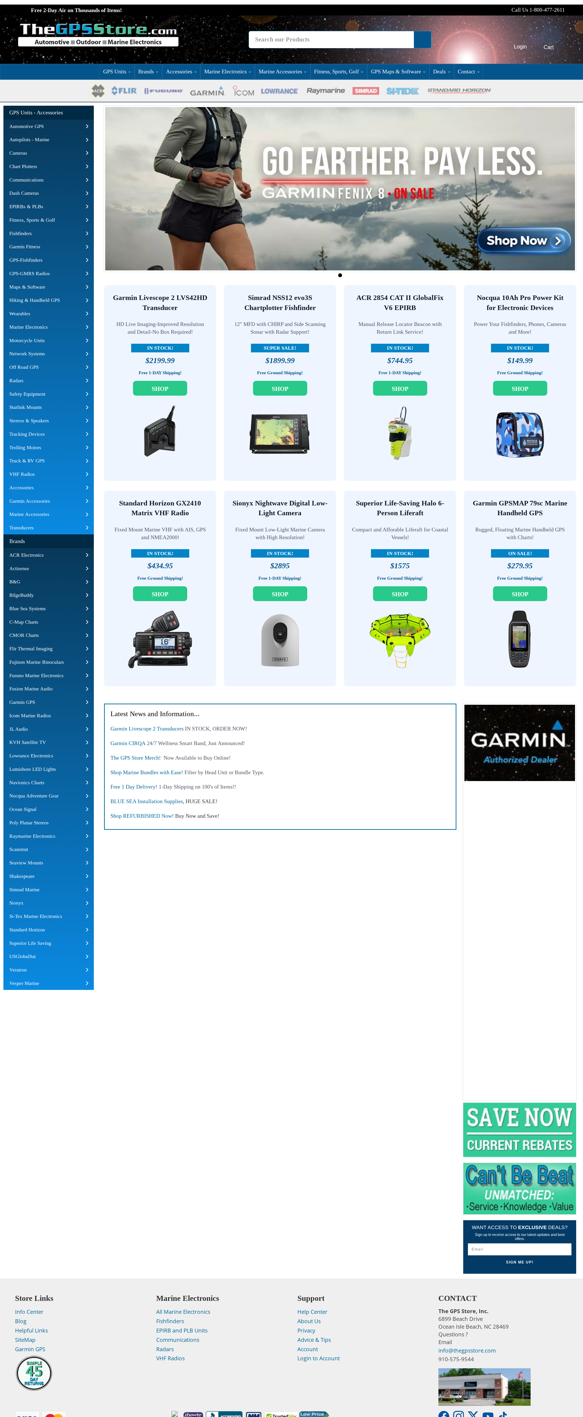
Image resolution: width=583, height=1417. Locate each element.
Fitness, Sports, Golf (336, 71)
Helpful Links (31, 1330)
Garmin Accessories (29, 501)
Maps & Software (27, 287)
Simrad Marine (24, 889)
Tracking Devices (27, 434)
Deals (439, 71)
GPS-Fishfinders (26, 260)
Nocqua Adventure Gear (34, 796)
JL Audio (18, 729)
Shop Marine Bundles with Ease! (146, 772)
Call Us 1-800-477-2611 (538, 10)
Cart (549, 47)
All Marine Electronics (183, 1311)
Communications (26, 180)
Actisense (19, 568)
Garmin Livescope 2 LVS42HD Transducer (160, 303)
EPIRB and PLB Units (181, 1330)
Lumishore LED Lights (32, 769)
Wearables (19, 313)
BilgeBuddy (21, 595)
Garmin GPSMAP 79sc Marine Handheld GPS (520, 508)
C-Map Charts (23, 622)
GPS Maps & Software (396, 71)
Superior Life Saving (30, 943)
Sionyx (16, 903)
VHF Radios (22, 474)
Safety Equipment (27, 394)
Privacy (306, 1330)
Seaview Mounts (26, 863)
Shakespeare (22, 876)
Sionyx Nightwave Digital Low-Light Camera (280, 508)
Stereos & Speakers (29, 420)
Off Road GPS (24, 367)
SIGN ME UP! (520, 1262)
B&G (14, 581)
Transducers (21, 527)
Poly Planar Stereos (29, 822)
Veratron (18, 970)
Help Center (312, 1311)
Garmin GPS (22, 702)
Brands (146, 71)
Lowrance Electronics (31, 755)
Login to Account (318, 1358)
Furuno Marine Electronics (36, 675)
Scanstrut (18, 849)
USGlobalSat (22, 956)
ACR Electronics (26, 555)
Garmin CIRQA (128, 743)
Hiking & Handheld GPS (34, 300)
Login (520, 47)
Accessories (179, 71)
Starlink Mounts (25, 407)
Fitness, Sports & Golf (32, 220)
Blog (20, 1321)
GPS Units (114, 71)
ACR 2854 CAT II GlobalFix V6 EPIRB (400, 303)
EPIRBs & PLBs (26, 206)
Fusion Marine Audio (31, 689)
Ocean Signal (22, 809)
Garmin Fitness (24, 246)
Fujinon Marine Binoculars (36, 662)
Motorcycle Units (27, 340)
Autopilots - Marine (29, 139)
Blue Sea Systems (27, 608)
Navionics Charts (26, 782)
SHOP (160, 388)
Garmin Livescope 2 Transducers (147, 729)
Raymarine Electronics (32, 836)
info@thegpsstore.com (467, 1350)
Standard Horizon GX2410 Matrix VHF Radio (160, 508)
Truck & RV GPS (27, 461)
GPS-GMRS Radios (29, 273)
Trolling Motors (25, 447)
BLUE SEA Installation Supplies (146, 801)
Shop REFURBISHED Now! (142, 816)
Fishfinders (20, 233)
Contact (466, 71)
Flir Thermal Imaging (31, 648)
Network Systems (27, 353)
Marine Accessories (280, 71)
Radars (16, 380)
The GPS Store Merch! (135, 758)
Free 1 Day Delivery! (133, 787)
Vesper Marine (24, 983)
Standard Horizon (27, 930)
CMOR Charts (24, 635)
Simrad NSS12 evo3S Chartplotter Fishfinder (280, 303)
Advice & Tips (314, 1339)
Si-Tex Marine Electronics (35, 916)
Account (307, 1349)
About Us (309, 1321)
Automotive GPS (26, 126)
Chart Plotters (23, 166)
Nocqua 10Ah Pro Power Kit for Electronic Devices (520, 303)
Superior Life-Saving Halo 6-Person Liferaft (400, 508)
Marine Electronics (225, 71)
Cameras (18, 153)
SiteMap (25, 1339)
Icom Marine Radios (30, 715)
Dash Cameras (24, 193)
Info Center (29, 1311)
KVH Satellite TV (27, 742)
